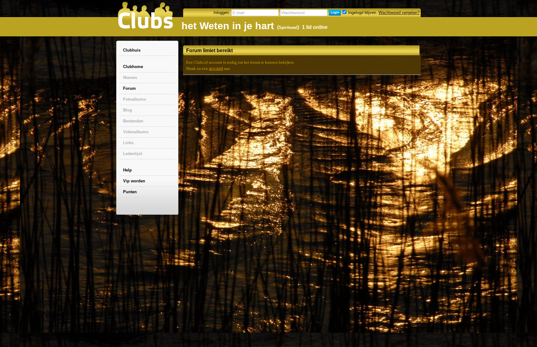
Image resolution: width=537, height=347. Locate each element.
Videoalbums (136, 132)
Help (127, 170)
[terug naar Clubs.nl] (145, 15)
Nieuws (130, 77)
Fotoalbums (134, 99)
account (216, 68)
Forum (129, 88)
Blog (127, 110)
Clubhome (133, 66)
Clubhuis (131, 50)
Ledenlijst (132, 153)
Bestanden (133, 121)
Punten (130, 191)
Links (128, 142)
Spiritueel (288, 27)
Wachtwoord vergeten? (399, 12)
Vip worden (134, 181)
